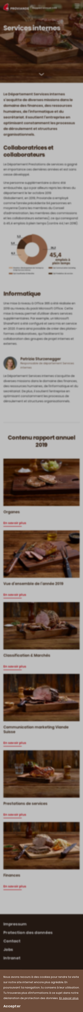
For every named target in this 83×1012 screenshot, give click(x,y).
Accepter (12, 1006)
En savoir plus (69, 998)
